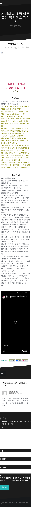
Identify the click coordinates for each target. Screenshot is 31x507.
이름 (2, 451)
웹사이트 (3, 467)
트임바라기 (17, 47)
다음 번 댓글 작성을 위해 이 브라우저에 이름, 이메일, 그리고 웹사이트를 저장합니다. (15, 479)
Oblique (25, 502)
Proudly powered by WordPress (9, 502)
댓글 (2, 427)
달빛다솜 (12, 392)
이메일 (3, 459)
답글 (27, 409)
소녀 (2, 373)
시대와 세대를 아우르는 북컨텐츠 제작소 (15, 17)
